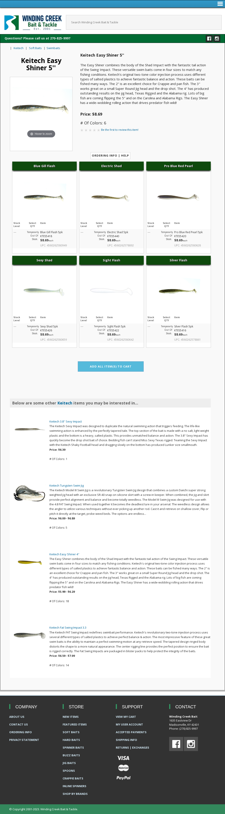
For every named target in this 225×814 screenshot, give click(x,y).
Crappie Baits (73, 778)
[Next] (63, 108)
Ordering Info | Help (110, 155)
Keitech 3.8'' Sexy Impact (65, 421)
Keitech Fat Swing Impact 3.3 (67, 627)
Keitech (19, 48)
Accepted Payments (131, 732)
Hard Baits (71, 740)
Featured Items (75, 724)
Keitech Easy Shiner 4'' (64, 554)
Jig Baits (69, 763)
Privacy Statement (24, 740)
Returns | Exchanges (132, 747)
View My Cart (126, 717)
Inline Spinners (74, 786)
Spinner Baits (73, 747)
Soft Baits (35, 48)
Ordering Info (20, 732)
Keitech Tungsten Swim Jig (66, 485)
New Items (71, 717)
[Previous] (19, 108)
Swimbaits (53, 48)
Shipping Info (126, 740)
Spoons (69, 771)
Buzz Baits (71, 755)
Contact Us (18, 724)
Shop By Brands (75, 794)
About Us (16, 717)
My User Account (129, 724)
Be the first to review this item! (119, 130)
